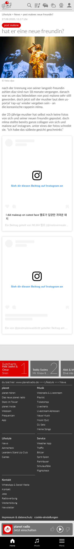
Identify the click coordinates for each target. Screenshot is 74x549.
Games (5, 457)
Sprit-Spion (43, 457)
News (17, 14)
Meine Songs (44, 429)
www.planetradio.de (27, 382)
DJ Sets (41, 424)
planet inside (69, 3)
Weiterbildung (9, 503)
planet (5, 388)
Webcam (61, 3)
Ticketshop (43, 402)
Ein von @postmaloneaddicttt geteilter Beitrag (32, 327)
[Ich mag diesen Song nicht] (67, 529)
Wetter (53, 3)
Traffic (45, 3)
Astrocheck (8, 447)
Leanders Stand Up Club (15, 452)
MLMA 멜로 (38, 225)
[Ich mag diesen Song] (52, 529)
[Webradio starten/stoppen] (60, 529)
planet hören (8, 392)
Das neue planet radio (13, 397)
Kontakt (6, 480)
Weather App (44, 443)
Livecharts (42, 406)
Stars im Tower (10, 402)
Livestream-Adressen (48, 411)
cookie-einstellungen (46, 517)
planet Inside (9, 406)
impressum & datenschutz (17, 517)
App (4, 420)
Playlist (37, 3)
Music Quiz (43, 420)
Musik (40, 388)
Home (12, 546)
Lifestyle (6, 14)
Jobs (4, 493)
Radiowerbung (9, 498)
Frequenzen (8, 415)
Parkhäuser (43, 461)
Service (41, 438)
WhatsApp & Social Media (15, 484)
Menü (61, 546)
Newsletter (8, 507)
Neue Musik (43, 415)
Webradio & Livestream (49, 392)
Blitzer (40, 452)
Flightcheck (43, 470)
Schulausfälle (44, 466)
